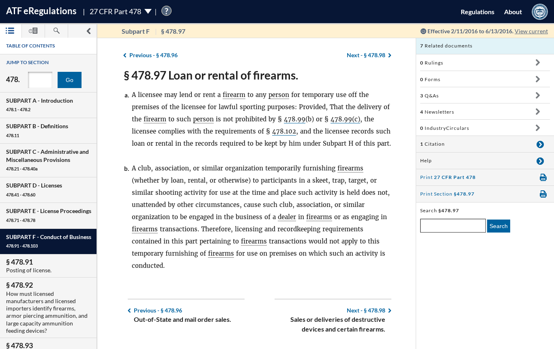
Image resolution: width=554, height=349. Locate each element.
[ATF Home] (540, 11)
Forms (430, 79)
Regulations (477, 11)
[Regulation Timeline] (33, 31)
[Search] (56, 31)
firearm (234, 95)
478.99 (294, 119)
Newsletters (437, 112)
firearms (350, 168)
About (513, 11)
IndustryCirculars (444, 128)
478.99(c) (345, 119)
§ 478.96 (153, 55)
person (278, 95)
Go (69, 80)
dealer (287, 217)
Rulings (431, 63)
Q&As (429, 96)
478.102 (284, 131)
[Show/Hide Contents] (537, 62)
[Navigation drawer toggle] (88, 31)
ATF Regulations (41, 10)
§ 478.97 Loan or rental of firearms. (211, 75)
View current (531, 31)
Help (426, 160)
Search (499, 226)
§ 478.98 (366, 55)
